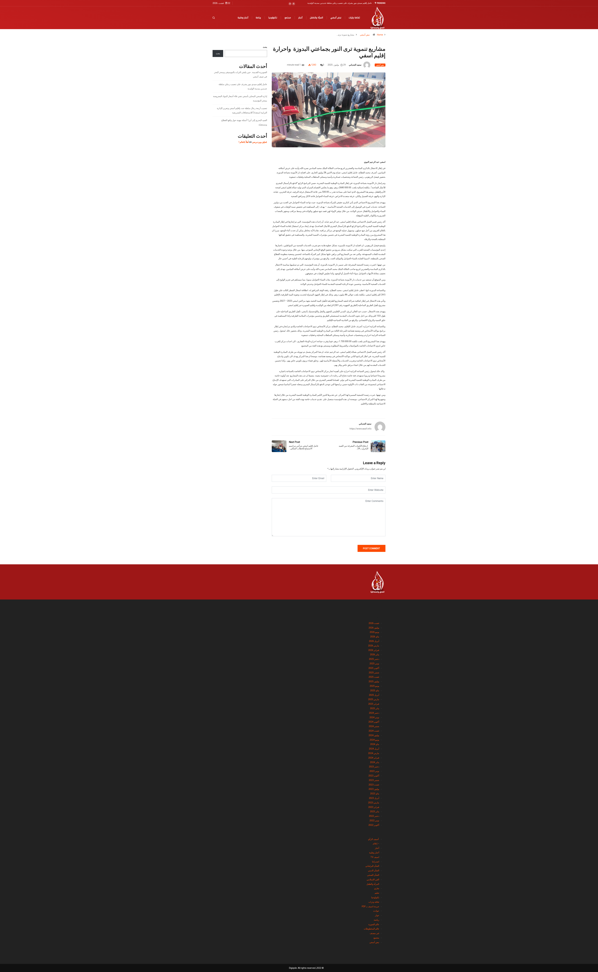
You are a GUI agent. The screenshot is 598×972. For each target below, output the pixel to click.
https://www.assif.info (360, 428)
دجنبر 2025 (374, 659)
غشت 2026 (374, 623)
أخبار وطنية (243, 18)
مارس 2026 (373, 645)
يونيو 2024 (374, 740)
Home (380, 34)
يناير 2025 (374, 708)
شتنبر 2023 (374, 780)
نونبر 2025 (374, 663)
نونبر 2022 (374, 820)
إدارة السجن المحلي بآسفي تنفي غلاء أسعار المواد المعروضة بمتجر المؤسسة (339, 3)
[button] (293, 3)
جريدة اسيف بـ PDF (370, 906)
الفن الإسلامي (373, 879)
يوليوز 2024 (374, 735)
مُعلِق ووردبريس (259, 142)
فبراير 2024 (373, 757)
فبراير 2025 (373, 704)
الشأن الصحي (373, 875)
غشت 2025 (374, 677)
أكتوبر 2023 (373, 775)
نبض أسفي (335, 18)
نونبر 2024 (374, 717)
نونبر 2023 (374, 771)
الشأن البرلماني (372, 866)
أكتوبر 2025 (373, 668)
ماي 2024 (374, 744)
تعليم (377, 893)
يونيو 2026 (374, 632)
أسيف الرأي (373, 839)
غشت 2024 (374, 731)
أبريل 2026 (374, 641)
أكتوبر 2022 (373, 825)
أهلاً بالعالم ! (244, 142)
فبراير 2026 (373, 650)
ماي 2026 (374, 636)
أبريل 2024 (374, 748)
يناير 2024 (374, 762)
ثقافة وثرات (354, 18)
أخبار (300, 18)
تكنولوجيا (272, 18)
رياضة (258, 18)
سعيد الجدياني (355, 65)
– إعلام (376, 843)
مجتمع (288, 18)
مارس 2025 (373, 699)
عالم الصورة (373, 924)
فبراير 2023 (373, 807)
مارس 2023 (373, 802)
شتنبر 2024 (374, 726)
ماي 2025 (374, 690)
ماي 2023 (374, 793)
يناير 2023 (374, 811)
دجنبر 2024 (374, 713)
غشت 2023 (374, 784)
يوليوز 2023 (374, 789)
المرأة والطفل (316, 18)
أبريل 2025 (374, 695)
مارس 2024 (373, 753)
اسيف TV (374, 857)
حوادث (376, 911)
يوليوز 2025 (374, 681)
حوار (377, 915)
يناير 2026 (374, 654)
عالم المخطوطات (371, 928)
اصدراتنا (375, 861)
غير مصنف (374, 933)
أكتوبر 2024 (373, 722)
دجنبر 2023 (374, 766)
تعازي (376, 888)
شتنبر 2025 (374, 672)
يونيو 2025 (374, 686)
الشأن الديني (373, 870)
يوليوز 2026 (374, 627)
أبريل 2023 (374, 798)
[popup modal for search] (218, 18)
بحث (265, 47)
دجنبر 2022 (374, 816)
